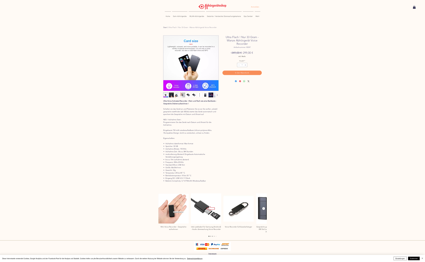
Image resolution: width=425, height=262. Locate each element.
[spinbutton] (242, 65)
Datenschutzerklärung (194, 258)
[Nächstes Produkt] (263, 208)
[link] (414, 7)
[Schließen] (422, 258)
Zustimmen (414, 258)
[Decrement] (238, 65)
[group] (212, 213)
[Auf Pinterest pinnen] (240, 81)
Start (165, 27)
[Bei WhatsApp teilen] (244, 81)
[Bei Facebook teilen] (236, 81)
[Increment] (245, 65)
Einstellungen (400, 258)
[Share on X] (248, 81)
